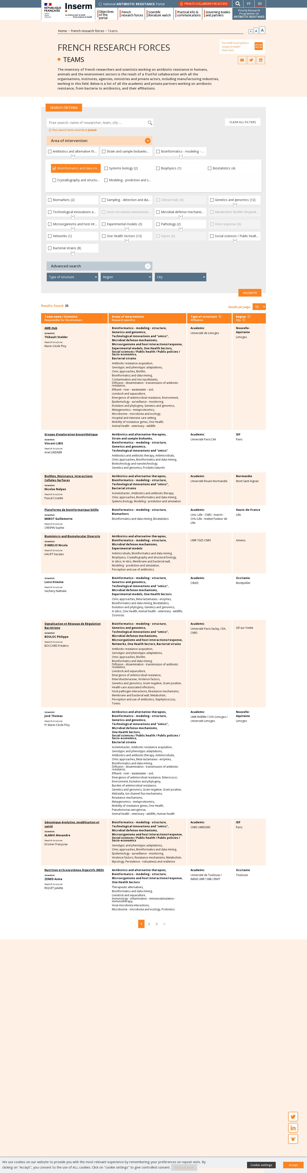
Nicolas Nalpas (55, 489)
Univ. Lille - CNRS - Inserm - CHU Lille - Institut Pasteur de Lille (209, 519)
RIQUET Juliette (53, 888)
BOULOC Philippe (56, 637)
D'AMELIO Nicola (56, 545)
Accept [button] (293, 1165)
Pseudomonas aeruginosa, (129, 809)
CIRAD (194, 583)
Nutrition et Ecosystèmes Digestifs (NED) (74, 870)
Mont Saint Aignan (247, 481)
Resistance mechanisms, (163, 691)
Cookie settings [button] (261, 1165)
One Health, (156, 422)
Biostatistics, (161, 603)
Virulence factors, (149, 679)
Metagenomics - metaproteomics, (133, 409)
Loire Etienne (54, 582)
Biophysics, (119, 557)
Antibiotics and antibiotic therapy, (133, 455)
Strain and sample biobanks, (132, 438)
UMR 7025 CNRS (201, 540)
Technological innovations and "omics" (140, 450)
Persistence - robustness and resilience (150, 861)
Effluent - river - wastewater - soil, (133, 389)
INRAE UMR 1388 (201, 879)
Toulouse (242, 875)
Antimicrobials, (165, 455)
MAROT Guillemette (58, 519)
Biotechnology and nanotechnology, (135, 463)
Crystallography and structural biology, (152, 557)
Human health (166, 814)
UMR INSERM (198, 717)
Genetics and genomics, (129, 332)
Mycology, (118, 861)
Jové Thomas (53, 716)
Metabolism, (158, 695)
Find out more (184, 1167)
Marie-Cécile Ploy (55, 346)
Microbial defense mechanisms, (135, 340)
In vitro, (127, 561)
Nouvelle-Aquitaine (243, 330)
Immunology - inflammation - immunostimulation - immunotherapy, (144, 900)
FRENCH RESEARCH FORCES (114, 47)
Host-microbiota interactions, (130, 905)
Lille (238, 515)
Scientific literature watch (159, 13)
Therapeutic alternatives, (127, 887)
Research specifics (123, 320)
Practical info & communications (189, 13)
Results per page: (240, 307)
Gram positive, (172, 683)
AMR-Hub (50, 328)
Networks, (119, 644)
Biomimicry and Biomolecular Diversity (72, 536)
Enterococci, (170, 777)
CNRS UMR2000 (200, 827)
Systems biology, (122, 501)
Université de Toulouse (205, 875)
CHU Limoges (217, 717)
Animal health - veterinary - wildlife (134, 426)
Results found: (52, 306)
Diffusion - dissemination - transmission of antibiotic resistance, (145, 384)
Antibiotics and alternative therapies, (139, 434)
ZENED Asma (53, 879)
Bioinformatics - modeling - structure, (139, 328)
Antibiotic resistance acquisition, (132, 363)
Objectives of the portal (106, 13)
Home (62, 31)
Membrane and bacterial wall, (152, 561)
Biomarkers (120, 514)
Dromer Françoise (56, 844)
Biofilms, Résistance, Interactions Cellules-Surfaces (68, 478)
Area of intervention (69, 140)
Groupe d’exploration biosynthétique (71, 434)
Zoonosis (118, 615)
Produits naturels (154, 467)
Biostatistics (161, 519)
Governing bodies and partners (218, 13)
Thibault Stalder (56, 337)
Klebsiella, (118, 793)
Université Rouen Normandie (209, 481)
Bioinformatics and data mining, (132, 375)
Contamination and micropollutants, (135, 379)
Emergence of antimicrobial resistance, (136, 397)
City (238, 320)
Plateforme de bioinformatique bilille (71, 510)
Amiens (240, 540)
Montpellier (243, 583)
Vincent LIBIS (53, 443)
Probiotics (168, 909)
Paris (239, 439)
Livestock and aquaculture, (129, 393)
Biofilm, (141, 371)
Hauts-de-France (248, 510)
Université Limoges (203, 721)
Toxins (116, 703)
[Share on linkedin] (261, 60)
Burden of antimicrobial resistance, (134, 785)
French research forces (132, 13)
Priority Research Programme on (249, 14)
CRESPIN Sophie (54, 528)
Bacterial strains (124, 358)
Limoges (241, 337)
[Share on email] (242, 60)
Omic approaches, (124, 371)
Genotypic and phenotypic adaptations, (137, 367)
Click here (228, 50)
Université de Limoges (205, 333)
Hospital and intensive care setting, (134, 418)
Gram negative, (152, 683)
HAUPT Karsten (54, 554)
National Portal (134, 4)
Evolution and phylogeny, (128, 405)
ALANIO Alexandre (57, 835)
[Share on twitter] (251, 60)
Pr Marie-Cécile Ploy (57, 725)
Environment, (170, 397)
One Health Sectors (158, 594)
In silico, (117, 561)
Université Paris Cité (203, 439)
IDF (238, 434)
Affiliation (197, 320)
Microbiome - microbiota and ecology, (136, 414)
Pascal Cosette (53, 498)
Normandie (244, 476)
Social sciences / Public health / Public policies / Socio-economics (146, 839)
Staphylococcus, (165, 699)
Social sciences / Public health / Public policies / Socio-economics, (146, 353)
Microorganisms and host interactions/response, (147, 344)
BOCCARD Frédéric (56, 646)
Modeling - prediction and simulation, (136, 565)
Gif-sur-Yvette (244, 628)
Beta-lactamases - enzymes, (153, 599)
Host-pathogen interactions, (130, 691)
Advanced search (66, 266)
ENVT (217, 879)
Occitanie (243, 578)
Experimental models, (127, 348)
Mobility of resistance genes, (130, 422)
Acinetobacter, (121, 493)
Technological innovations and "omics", (140, 336)
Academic (198, 328)
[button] (99, 140)
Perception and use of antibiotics (133, 569)
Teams (73, 59)
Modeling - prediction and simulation (157, 501)
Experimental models (127, 548)
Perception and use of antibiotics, (133, 699)
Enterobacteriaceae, (125, 679)
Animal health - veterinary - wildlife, (160, 611)
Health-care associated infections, (133, 687)
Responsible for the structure (63, 320)
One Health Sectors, (158, 348)
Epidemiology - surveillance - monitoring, (138, 401)
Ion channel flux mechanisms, (143, 793)
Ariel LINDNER (53, 452)
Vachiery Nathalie (55, 591)
